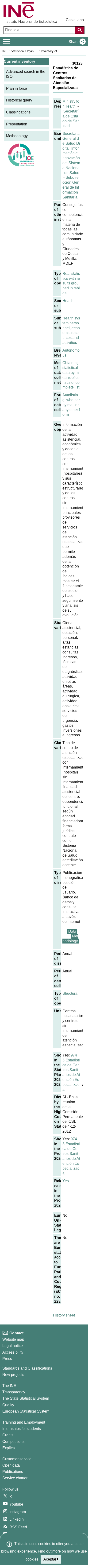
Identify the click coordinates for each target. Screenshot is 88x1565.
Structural (70, 993)
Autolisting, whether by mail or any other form (71, 404)
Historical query (19, 100)
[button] (76, 42)
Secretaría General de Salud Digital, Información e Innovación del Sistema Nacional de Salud (71, 153)
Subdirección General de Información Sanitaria (70, 187)
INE (5, 51)
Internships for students (21, 1429)
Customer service (16, 1459)
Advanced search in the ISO (25, 74)
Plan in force (16, 88)
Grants (7, 1435)
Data (72, 931)
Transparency (13, 1392)
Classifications (18, 112)
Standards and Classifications (27, 1368)
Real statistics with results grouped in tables (71, 283)
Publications (12, 1472)
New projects (13, 1375)
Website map (13, 1339)
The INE (9, 1386)
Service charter (14, 1478)
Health (67, 301)
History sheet (64, 1315)
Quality (8, 1405)
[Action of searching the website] (79, 30)
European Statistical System (25, 1411)
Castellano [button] (75, 20)
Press (7, 1359)
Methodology (17, 136)
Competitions (13, 1442)
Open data (11, 1465)
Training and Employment (23, 1422)
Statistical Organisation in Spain (32, 51)
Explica (8, 1448)
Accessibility (12, 1352)
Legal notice (12, 1346)
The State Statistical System (25, 1398)
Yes (65, 1181)
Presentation (16, 124)
